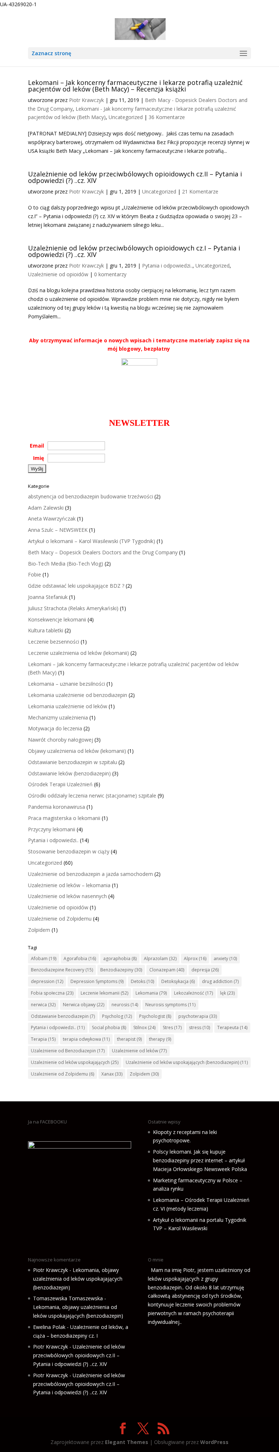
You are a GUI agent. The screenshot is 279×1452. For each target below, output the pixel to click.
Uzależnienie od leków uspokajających (74, 1062)
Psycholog (117, 1016)
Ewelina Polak (49, 1326)
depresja (205, 970)
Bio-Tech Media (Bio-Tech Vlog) (65, 563)
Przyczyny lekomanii (51, 829)
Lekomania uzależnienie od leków (67, 706)
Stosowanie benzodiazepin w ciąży (68, 851)
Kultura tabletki (45, 630)
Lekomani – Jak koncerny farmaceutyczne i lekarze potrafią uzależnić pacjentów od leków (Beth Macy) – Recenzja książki (135, 85)
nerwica (43, 1005)
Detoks (142, 981)
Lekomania (151, 993)
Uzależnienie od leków (139, 1051)
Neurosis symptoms (170, 1005)
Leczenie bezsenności (53, 641)
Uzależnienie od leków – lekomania (69, 885)
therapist (129, 1039)
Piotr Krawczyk (86, 100)
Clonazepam (166, 970)
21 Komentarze (200, 191)
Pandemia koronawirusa (56, 806)
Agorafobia (80, 958)
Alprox (195, 958)
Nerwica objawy (83, 1005)
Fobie (34, 574)
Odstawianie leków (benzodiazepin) (69, 773)
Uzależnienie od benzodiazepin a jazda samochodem (90, 873)
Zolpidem (39, 929)
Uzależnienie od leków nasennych (67, 896)
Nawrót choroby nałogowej (60, 739)
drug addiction (220, 981)
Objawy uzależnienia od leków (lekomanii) (77, 750)
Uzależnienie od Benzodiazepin (68, 1051)
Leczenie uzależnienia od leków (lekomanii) (78, 652)
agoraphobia (120, 958)
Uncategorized (126, 117)
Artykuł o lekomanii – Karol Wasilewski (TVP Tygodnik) (91, 541)
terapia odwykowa (86, 1039)
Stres (172, 1027)
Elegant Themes (126, 1442)
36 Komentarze (167, 117)
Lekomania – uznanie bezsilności (66, 683)
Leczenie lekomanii (104, 993)
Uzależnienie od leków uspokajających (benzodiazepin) (187, 1062)
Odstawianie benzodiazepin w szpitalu (72, 762)
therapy (160, 1039)
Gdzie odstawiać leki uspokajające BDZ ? (76, 585)
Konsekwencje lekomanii (57, 619)
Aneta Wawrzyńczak (52, 518)
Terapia (43, 1039)
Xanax (111, 1074)
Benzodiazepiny (121, 970)
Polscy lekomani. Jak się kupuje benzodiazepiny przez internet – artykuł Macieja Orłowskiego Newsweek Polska (200, 1160)
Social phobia (109, 1027)
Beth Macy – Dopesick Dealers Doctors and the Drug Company (103, 552)
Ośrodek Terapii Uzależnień (60, 784)
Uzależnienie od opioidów (58, 274)
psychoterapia (197, 1016)
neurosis (125, 1005)
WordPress (214, 1442)
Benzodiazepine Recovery (62, 970)
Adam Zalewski (46, 507)
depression (47, 981)
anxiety (225, 958)
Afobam (43, 958)
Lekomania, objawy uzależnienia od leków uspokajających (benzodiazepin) (77, 1279)
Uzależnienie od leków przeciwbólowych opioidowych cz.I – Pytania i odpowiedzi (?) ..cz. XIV (134, 251)
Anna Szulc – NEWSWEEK (58, 529)
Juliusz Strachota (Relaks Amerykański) (73, 608)
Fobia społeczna (52, 993)
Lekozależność (193, 993)
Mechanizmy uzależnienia (58, 717)
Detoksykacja (178, 981)
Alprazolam (160, 958)
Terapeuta (232, 1027)
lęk (227, 993)
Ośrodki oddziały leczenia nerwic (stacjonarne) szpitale (92, 795)
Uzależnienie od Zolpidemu (60, 918)
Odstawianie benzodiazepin (63, 1016)
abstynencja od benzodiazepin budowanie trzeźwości (90, 496)
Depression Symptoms (97, 981)
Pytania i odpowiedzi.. (167, 265)
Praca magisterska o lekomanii (64, 818)
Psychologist (155, 1016)
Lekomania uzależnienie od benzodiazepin (77, 695)
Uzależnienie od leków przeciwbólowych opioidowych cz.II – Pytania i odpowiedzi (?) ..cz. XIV (135, 177)
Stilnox (144, 1027)
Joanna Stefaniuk (48, 597)
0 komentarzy (110, 274)
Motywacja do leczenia (55, 728)
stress (199, 1027)
